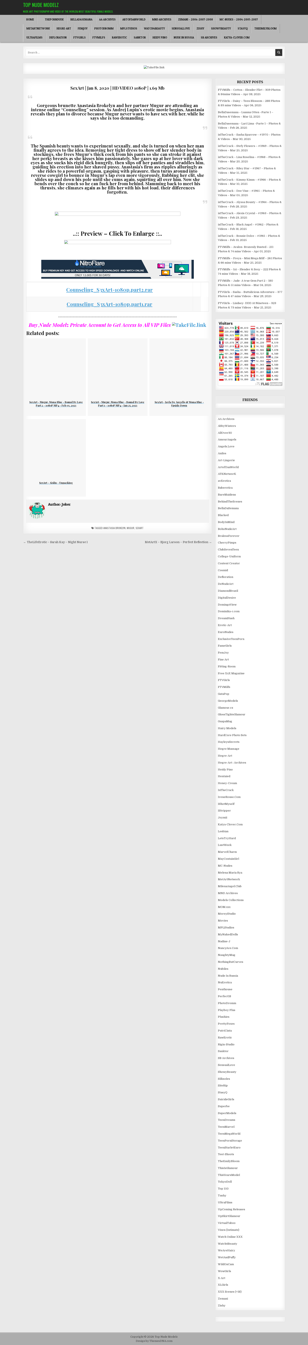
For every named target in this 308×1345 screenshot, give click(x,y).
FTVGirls (79, 37)
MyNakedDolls (228, 934)
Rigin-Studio (226, 1044)
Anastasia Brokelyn (114, 528)
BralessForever (228, 535)
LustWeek (225, 845)
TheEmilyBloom (265, 28)
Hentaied (224, 776)
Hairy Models (227, 728)
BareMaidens (227, 494)
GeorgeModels (228, 700)
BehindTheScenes (230, 501)
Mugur (130, 528)
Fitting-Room (227, 666)
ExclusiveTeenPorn (231, 639)
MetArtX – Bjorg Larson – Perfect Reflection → (178, 542)
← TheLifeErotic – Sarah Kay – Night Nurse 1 (55, 542)
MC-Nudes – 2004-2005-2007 (239, 19)
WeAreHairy (226, 1250)
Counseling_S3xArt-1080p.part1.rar (109, 304)
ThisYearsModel (229, 1175)
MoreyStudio (227, 913)
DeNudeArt (225, 583)
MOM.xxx (224, 907)
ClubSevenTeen (228, 549)
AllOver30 (225, 432)
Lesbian (223, 831)
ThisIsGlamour (228, 1168)
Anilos (222, 453)
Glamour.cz (225, 707)
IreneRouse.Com (229, 797)
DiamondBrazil (228, 590)
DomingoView (227, 604)
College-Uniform (229, 556)
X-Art (221, 1278)
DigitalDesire (227, 597)
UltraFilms (34, 37)
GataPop (223, 693)
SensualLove (181, 28)
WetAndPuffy (227, 1257)
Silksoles (224, 1078)
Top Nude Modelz (41, 4)
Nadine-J (224, 941)
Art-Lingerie (226, 460)
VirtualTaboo (227, 1223)
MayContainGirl (228, 858)
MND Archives (161, 19)
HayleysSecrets (228, 741)
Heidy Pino (160, 37)
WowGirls (224, 1271)
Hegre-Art (64, 28)
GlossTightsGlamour (231, 714)
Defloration (58, 37)
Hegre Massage (228, 748)
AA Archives (107, 19)
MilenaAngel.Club (230, 886)
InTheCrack (226, 790)
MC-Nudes (225, 865)
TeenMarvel (226, 1126)
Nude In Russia (184, 37)
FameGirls (225, 645)
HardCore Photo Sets (232, 735)
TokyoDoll (225, 1181)
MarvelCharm (227, 851)
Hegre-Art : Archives (232, 762)
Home (30, 19)
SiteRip (223, 1085)
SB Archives (209, 37)
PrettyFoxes (226, 1023)
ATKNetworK (227, 473)
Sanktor (140, 37)
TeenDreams (226, 1119)
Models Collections (231, 900)
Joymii (222, 817)
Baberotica (225, 487)
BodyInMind (226, 522)
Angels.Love (226, 446)
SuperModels (227, 1113)
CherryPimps (227, 542)
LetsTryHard (227, 838)
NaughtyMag (226, 955)
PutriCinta (225, 1030)
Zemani (223, 1298)
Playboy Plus (226, 1010)
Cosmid (223, 570)
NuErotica (225, 982)
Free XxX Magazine (231, 673)
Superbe (224, 1106)
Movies (223, 920)
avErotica (224, 480)
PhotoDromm (104, 28)
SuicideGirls (226, 1099)
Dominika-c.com (228, 611)
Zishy (200, 28)
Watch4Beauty (154, 28)
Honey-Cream (227, 783)
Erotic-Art (225, 625)
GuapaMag (225, 721)
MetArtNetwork (38, 28)
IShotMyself (226, 803)
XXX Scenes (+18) (230, 1291)
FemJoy (83, 28)
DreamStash (226, 618)
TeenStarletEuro (229, 1147)
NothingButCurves (230, 961)
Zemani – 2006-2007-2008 (195, 19)
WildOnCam (226, 1264)
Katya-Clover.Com (237, 37)
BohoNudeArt (227, 529)
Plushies (223, 1016)
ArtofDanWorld (133, 19)
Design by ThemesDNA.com (154, 1341)
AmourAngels (227, 439)
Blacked (223, 515)
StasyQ (243, 28)
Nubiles (223, 968)
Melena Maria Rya (230, 872)
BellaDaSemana (81, 19)
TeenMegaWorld (229, 1133)
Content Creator (229, 563)
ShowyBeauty (221, 28)
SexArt (140, 528)
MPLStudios (128, 28)
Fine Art (223, 659)
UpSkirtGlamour (229, 1216)
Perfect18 (224, 996)
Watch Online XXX (230, 1236)
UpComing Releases (231, 1209)
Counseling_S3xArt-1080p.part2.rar (109, 289)
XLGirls (223, 1284)
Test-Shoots (226, 1154)
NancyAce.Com (228, 948)
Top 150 (223, 1188)
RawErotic (119, 37)
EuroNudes (225, 632)
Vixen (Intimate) (228, 1229)
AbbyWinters (227, 425)
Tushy (222, 1195)
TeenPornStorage (230, 1140)
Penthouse (225, 989)
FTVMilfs (98, 37)
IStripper (224, 810)
